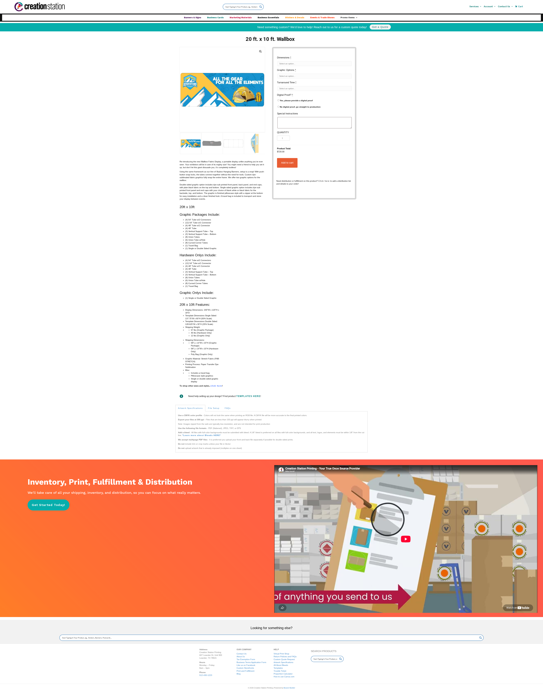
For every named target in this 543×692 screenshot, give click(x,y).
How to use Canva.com (284, 676)
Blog (239, 674)
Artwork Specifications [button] (190, 408)
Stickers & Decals (294, 17)
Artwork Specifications (283, 662)
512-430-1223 (205, 675)
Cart (520, 6)
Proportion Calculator (283, 674)
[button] (260, 51)
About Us (241, 656)
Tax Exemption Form (246, 659)
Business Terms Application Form (251, 662)
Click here (324, 181)
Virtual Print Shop (281, 654)
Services (474, 6)
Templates (278, 668)
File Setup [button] (213, 408)
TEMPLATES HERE (248, 396)
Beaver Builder (289, 688)
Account (488, 6)
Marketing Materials (241, 17)
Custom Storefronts (245, 668)
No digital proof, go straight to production (300, 107)
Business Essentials (268, 17)
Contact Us (504, 6)
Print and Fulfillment (245, 671)
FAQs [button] (227, 408)
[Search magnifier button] (261, 7)
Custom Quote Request (284, 659)
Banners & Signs (192, 17)
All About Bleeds (281, 665)
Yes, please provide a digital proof (296, 100)
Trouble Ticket (280, 671)
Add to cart (287, 162)
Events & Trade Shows (322, 17)
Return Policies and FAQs (285, 656)
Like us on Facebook (246, 665)
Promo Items (348, 17)
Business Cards (215, 17)
